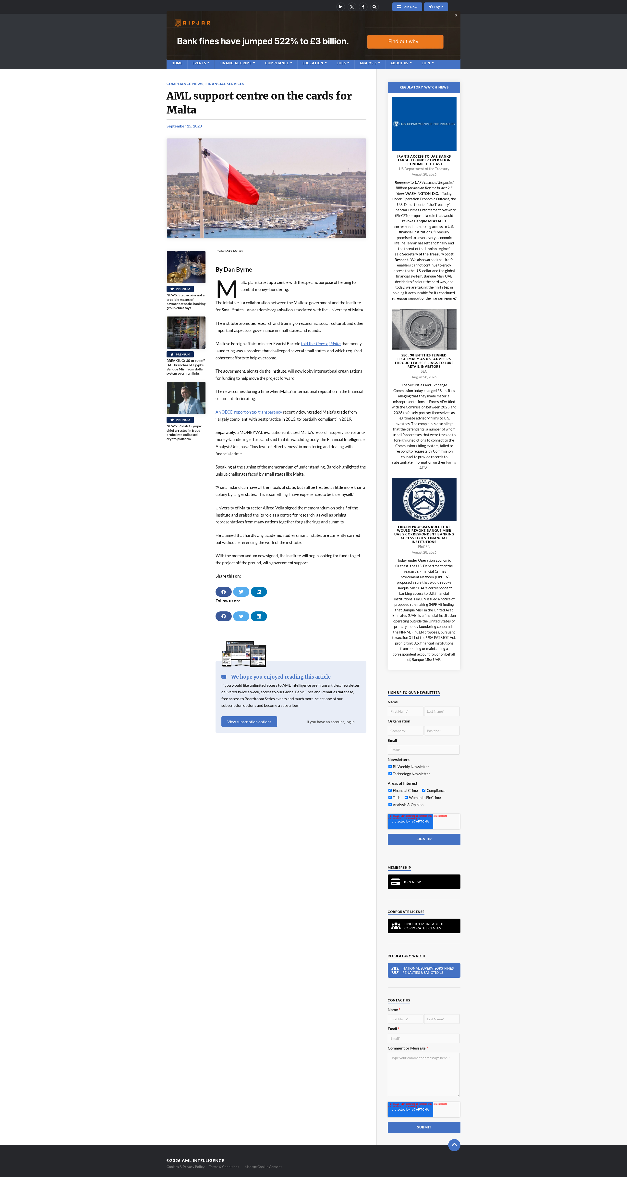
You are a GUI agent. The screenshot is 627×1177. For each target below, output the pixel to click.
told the (321, 343)
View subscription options (249, 721)
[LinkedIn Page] (340, 6)
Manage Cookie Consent (263, 1166)
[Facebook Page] (363, 6)
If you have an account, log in (331, 721)
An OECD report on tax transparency (249, 412)
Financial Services (224, 84)
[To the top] (454, 1145)
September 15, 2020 (184, 126)
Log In (438, 7)
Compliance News (185, 84)
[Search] (374, 6)
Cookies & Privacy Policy (186, 1166)
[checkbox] (424, 771)
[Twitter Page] (352, 6)
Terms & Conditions (224, 1166)
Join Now (410, 7)
